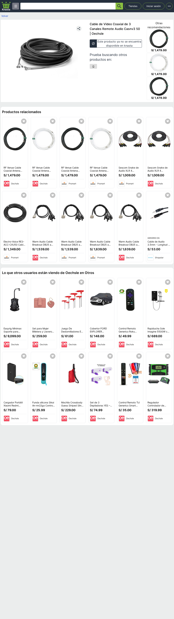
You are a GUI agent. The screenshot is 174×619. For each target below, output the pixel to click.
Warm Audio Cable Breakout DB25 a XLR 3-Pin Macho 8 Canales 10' (43, 246)
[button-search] (119, 6)
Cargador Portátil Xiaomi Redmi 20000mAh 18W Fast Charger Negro (15, 407)
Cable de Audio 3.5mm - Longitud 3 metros (158, 244)
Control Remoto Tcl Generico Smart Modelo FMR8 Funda (130, 405)
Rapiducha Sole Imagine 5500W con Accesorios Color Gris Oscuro (158, 333)
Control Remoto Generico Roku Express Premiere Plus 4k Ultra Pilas (128, 333)
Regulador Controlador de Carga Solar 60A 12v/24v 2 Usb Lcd (157, 407)
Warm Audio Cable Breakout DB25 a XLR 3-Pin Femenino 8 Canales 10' (101, 246)
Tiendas (132, 6)
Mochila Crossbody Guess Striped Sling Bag (72, 405)
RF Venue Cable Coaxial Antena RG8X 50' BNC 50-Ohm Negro (14, 172)
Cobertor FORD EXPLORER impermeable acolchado (98, 333)
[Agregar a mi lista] (24, 121)
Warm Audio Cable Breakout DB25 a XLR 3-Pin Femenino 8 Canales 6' (72, 246)
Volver (4, 15)
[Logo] (6, 6)
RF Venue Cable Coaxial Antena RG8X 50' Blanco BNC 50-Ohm (41, 172)
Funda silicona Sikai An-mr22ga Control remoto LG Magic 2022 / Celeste (43, 407)
